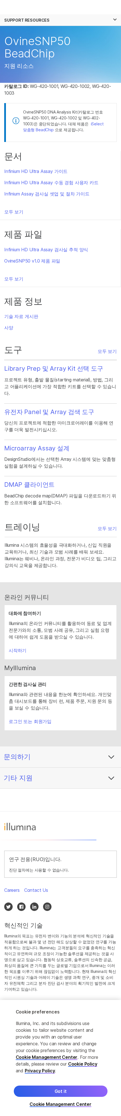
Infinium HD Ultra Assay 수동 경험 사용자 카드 (51, 182)
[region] (60, 1058)
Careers (12, 890)
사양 (8, 327)
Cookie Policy (82, 1064)
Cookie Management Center (47, 1057)
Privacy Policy (40, 1070)
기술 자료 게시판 (21, 316)
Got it (61, 1091)
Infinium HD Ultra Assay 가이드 (36, 171)
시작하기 (17, 650)
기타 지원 (18, 778)
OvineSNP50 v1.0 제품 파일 (32, 261)
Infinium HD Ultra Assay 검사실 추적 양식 (46, 249)
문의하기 (17, 757)
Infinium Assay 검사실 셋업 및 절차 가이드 (46, 194)
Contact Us (36, 890)
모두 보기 (13, 212)
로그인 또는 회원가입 (30, 721)
